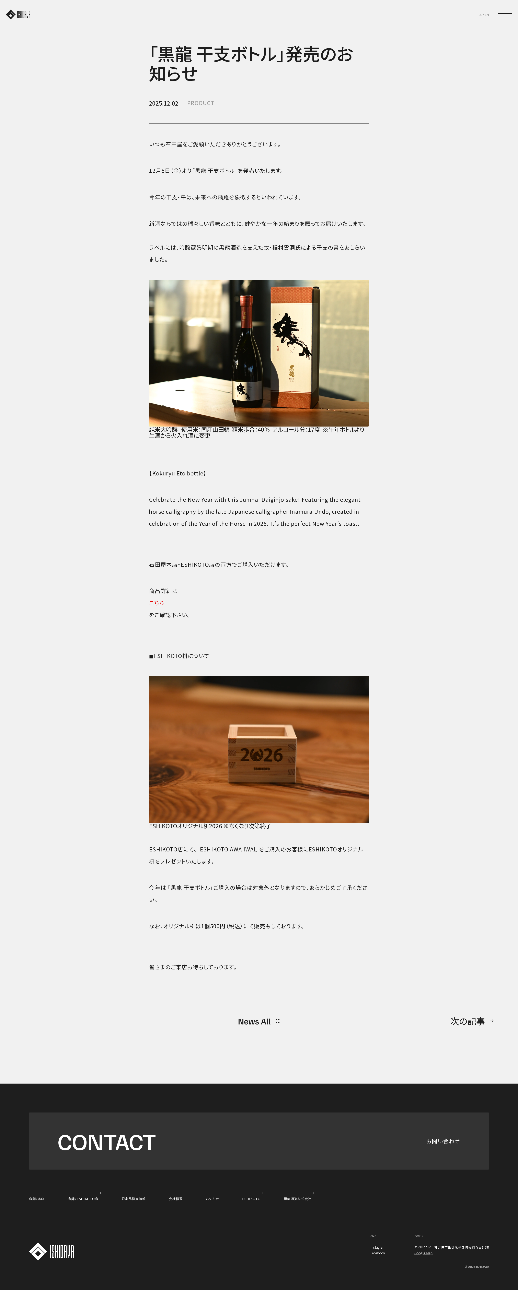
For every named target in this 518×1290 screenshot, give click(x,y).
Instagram (377, 1247)
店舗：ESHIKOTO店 (83, 1198)
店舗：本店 (37, 1198)
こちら (156, 603)
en (487, 15)
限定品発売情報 (134, 1198)
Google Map (423, 1252)
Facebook (377, 1252)
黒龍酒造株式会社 (298, 1198)
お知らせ (212, 1198)
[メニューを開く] (505, 14)
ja (480, 15)
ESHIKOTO (251, 1198)
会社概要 (176, 1198)
